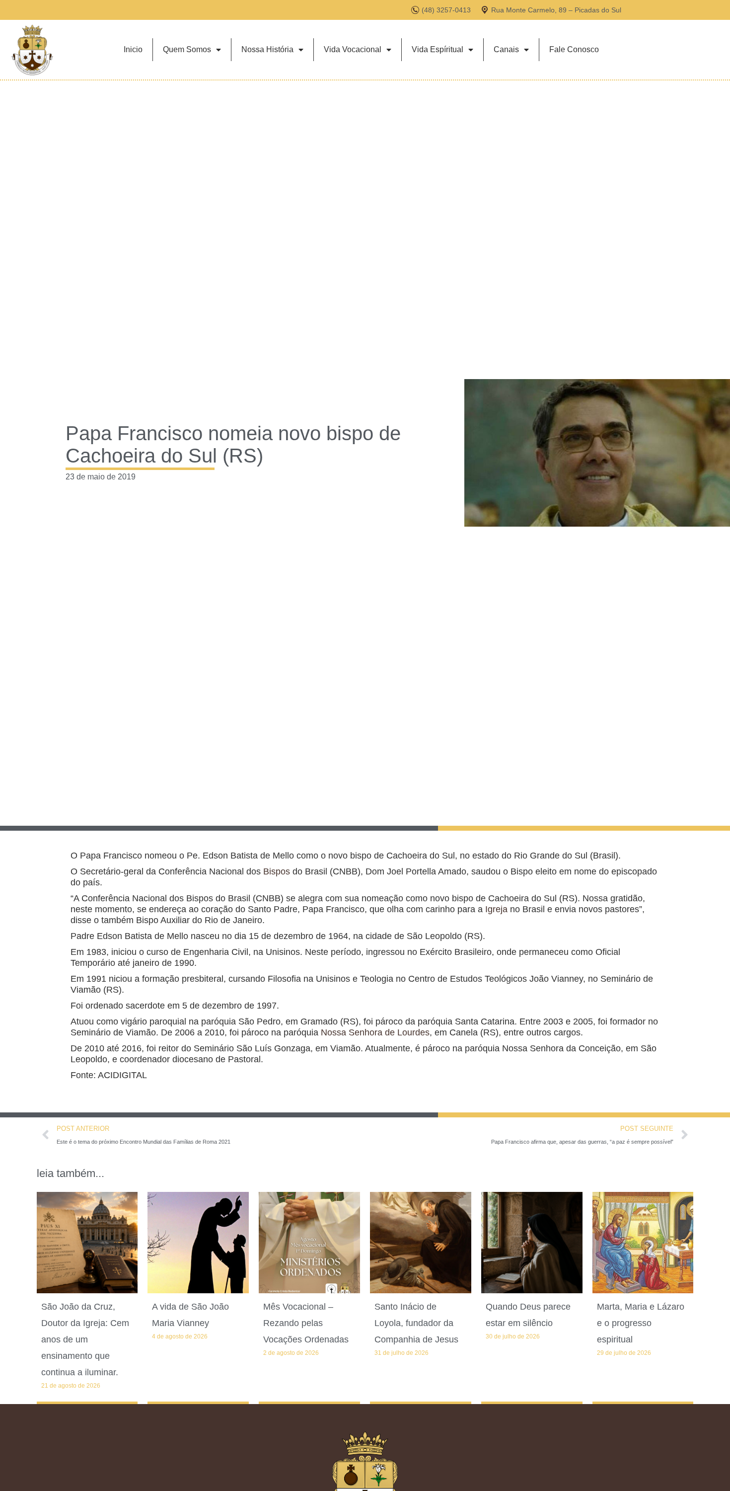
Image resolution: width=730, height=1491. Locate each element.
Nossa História (267, 49)
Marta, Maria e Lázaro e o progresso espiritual (640, 1323)
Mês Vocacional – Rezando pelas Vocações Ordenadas (306, 1323)
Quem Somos (187, 49)
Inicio (133, 49)
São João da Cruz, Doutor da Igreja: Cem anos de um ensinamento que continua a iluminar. (85, 1339)
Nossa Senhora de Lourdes (375, 1032)
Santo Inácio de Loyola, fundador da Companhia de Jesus (416, 1323)
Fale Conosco (574, 49)
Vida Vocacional (352, 49)
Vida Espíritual (437, 49)
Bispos (276, 871)
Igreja (496, 909)
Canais (506, 49)
